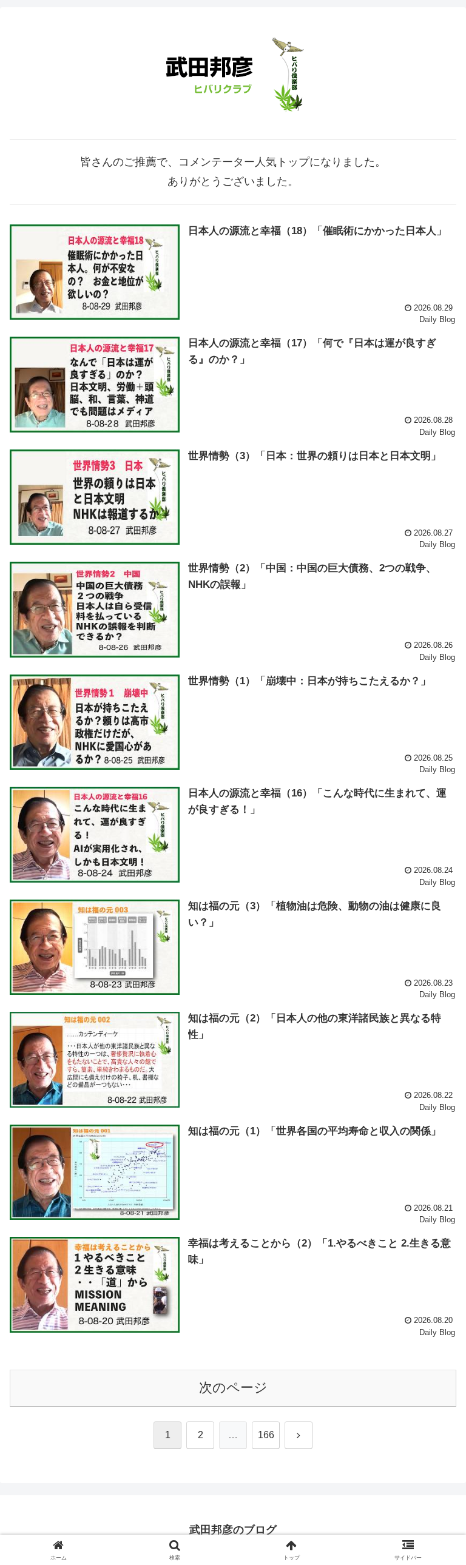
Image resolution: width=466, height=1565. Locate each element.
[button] (430, 1523)
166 (266, 1435)
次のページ (233, 1387)
